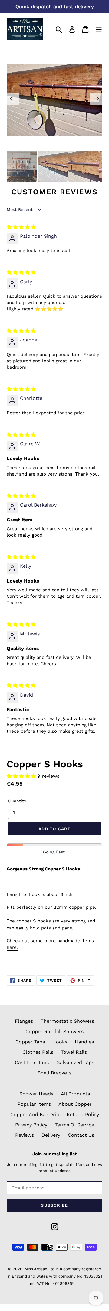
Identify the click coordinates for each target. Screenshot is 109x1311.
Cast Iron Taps (32, 1062)
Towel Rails (74, 1052)
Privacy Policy (31, 1125)
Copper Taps (30, 1042)
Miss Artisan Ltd (39, 1269)
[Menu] (98, 29)
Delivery (50, 1135)
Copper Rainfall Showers (54, 1031)
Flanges (24, 1021)
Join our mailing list (54, 1154)
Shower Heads (36, 1094)
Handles (84, 1042)
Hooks (59, 1042)
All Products (75, 1094)
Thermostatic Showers (67, 1021)
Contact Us (81, 1135)
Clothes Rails (37, 1052)
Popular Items (34, 1104)
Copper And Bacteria (34, 1114)
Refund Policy (83, 1114)
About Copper (75, 1104)
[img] (21, 227)
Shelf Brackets (54, 1073)
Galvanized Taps (75, 1062)
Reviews (24, 1135)
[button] (22, 776)
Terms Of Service (74, 1125)
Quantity (17, 800)
